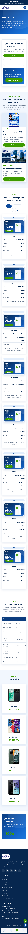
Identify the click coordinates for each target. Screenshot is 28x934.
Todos (8, 206)
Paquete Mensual (20, 210)
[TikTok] (15, 870)
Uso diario (14, 55)
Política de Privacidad (8, 898)
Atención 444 (21, 3)
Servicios (4, 879)
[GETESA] (5, 7)
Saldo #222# (14, 3)
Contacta (4, 893)
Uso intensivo (14, 64)
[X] (7, 870)
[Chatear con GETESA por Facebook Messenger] (25, 925)
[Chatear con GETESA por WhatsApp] (25, 921)
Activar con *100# (13, 80)
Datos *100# (7, 3)
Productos (5, 882)
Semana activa (14, 59)
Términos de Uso (6, 896)
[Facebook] (3, 870)
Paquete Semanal (8, 210)
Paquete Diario (17, 206)
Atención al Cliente (7, 887)
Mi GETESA (5, 884)
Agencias (4, 890)
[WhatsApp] (19, 870)
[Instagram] (11, 870)
